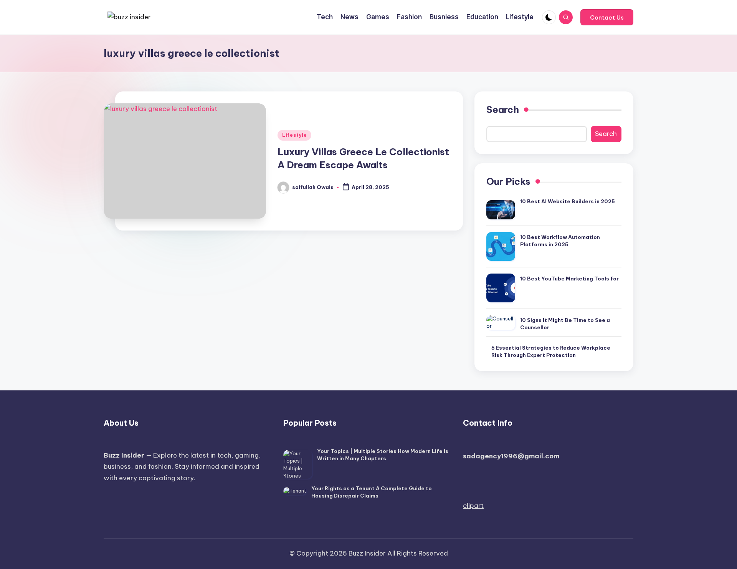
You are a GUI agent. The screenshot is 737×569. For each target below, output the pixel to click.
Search (502, 109)
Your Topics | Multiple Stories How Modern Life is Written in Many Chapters (382, 455)
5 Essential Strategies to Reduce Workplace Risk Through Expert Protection (550, 351)
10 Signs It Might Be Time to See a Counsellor (565, 324)
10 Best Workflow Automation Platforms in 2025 (560, 241)
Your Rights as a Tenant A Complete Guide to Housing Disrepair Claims (371, 492)
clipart (473, 505)
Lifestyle (294, 135)
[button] (606, 17)
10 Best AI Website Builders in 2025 (567, 201)
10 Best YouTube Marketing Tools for (569, 278)
